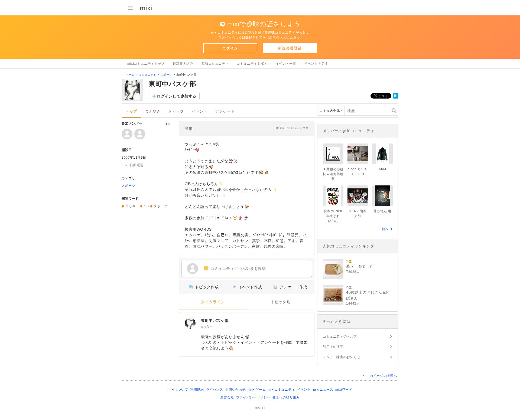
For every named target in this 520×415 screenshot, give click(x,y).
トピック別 (281, 302)
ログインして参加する (176, 96)
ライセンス (214, 389)
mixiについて (178, 389)
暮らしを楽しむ (360, 266)
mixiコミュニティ (281, 389)
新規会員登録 (290, 48)
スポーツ (166, 74)
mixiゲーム (257, 389)
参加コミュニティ (215, 64)
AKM (382, 169)
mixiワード (343, 389)
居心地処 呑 (382, 211)
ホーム (130, 74)
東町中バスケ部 (215, 320)
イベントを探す (316, 64)
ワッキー (132, 206)
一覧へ (383, 229)
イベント (199, 111)
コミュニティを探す (252, 64)
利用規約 (197, 389)
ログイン (230, 48)
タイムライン (213, 302)
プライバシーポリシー (253, 397)
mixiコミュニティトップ (146, 64)
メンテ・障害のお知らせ (341, 357)
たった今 (206, 326)
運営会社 (227, 397)
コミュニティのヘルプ (340, 336)
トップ (131, 111)
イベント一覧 (286, 64)
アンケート (225, 111)
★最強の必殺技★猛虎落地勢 (333, 174)
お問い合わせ (235, 389)
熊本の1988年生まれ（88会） (333, 216)
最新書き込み (183, 64)
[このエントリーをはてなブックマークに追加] (395, 97)
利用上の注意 (333, 347)
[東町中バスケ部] (190, 323)
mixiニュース (323, 389)
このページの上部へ (381, 376)
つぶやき (153, 111)
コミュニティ (147, 74)
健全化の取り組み (286, 397)
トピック (176, 111)
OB (146, 206)
